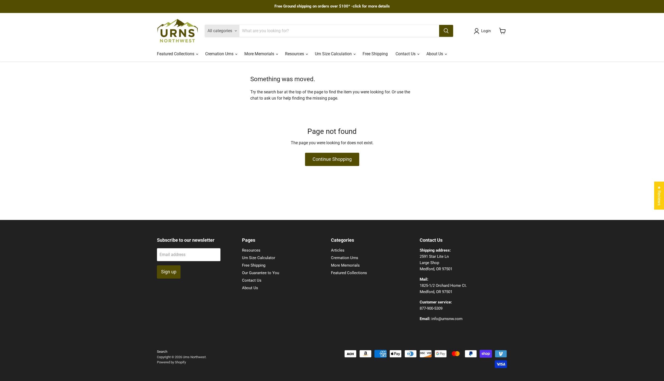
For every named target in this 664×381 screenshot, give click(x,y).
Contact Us (406, 53)
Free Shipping (375, 53)
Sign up (168, 271)
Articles (337, 250)
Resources (295, 53)
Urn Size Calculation (334, 53)
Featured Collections (176, 53)
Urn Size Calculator (258, 257)
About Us (435, 53)
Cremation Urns (219, 53)
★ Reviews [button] (659, 195)
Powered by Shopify (171, 362)
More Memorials (259, 53)
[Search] (446, 31)
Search (162, 352)
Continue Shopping (332, 159)
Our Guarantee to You (260, 273)
